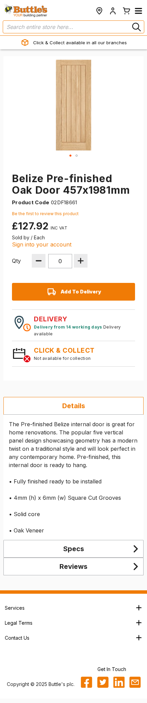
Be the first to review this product (45, 213)
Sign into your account (41, 244)
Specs (73, 549)
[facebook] (86, 682)
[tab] (73, 406)
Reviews (73, 566)
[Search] (136, 27)
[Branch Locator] (99, 11)
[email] (135, 682)
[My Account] (113, 11)
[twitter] (103, 682)
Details (73, 406)
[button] (138, 10)
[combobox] (73, 26)
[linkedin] (119, 682)
